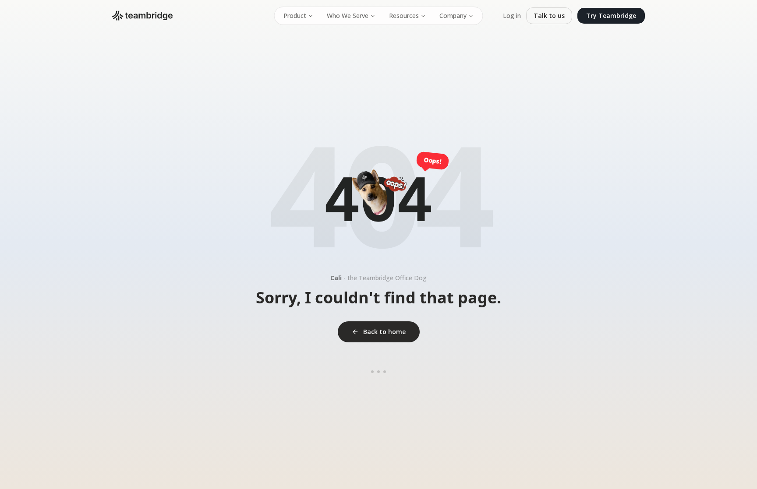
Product (294, 15)
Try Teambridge (611, 15)
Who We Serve (347, 15)
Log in (512, 15)
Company (453, 15)
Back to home (384, 331)
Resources (404, 15)
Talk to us (549, 15)
